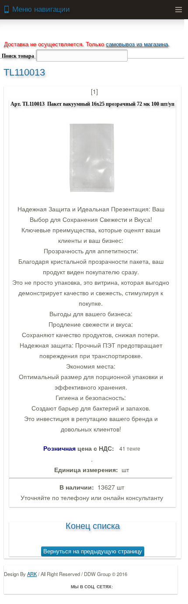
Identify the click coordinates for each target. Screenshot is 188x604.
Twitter (134, 586)
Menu (178, 9)
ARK (32, 573)
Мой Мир (170, 586)
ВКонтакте (146, 586)
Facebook (121, 586)
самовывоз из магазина (137, 44)
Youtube (158, 586)
